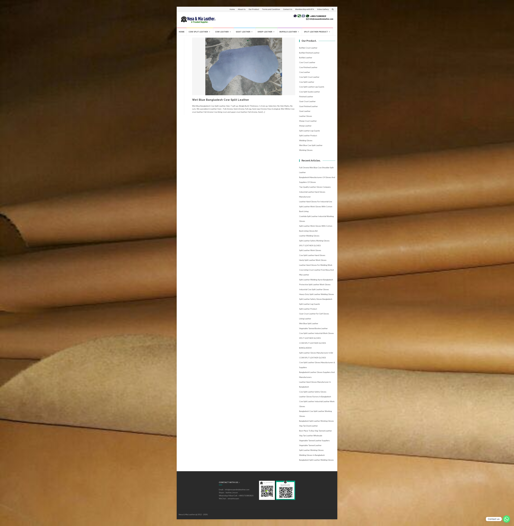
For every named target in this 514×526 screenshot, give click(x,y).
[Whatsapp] (506, 519)
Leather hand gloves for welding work (315, 265)
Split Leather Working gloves (311, 450)
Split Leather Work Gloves (310, 250)
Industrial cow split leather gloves (314, 289)
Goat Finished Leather (308, 106)
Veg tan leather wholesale (310, 435)
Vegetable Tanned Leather (310, 445)
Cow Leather (222, 31)
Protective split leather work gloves (314, 284)
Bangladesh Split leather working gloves (316, 421)
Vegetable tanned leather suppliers (314, 440)
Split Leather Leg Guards (309, 131)
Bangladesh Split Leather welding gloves (316, 460)
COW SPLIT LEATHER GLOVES (312, 357)
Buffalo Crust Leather (308, 48)
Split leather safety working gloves (314, 240)
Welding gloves (305, 140)
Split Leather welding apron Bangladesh (316, 279)
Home (232, 9)
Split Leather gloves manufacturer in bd (316, 353)
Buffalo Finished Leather (309, 53)
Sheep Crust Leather (308, 121)
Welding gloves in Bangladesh (312, 455)
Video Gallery (323, 9)
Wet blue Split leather (308, 323)
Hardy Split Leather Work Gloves (312, 260)
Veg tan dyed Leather (308, 426)
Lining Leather (305, 318)
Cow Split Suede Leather (309, 92)
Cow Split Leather (198, 31)
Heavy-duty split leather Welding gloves (316, 294)
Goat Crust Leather (307, 101)
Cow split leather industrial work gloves (316, 333)
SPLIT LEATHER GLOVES (310, 245)
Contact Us (287, 9)
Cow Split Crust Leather (309, 77)
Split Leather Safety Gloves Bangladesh (315, 299)
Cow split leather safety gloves (312, 392)
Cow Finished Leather (308, 67)
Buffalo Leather (288, 31)
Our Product (254, 9)
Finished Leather (306, 96)
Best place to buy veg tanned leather (315, 431)
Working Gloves (306, 150)
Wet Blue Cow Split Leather (310, 145)
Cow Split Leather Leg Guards (311, 87)
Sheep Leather (265, 31)
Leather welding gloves (309, 236)
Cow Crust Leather (307, 62)
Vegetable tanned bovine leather (313, 328)
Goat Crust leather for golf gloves (314, 313)
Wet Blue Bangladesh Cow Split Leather (220, 99)
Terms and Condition (271, 9)
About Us (241, 9)
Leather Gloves (305, 116)
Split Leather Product (316, 31)
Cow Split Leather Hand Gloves (312, 255)
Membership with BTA (304, 9)
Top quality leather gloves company (315, 187)
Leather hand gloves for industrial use (315, 201)
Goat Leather (243, 31)
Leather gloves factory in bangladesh (315, 396)
